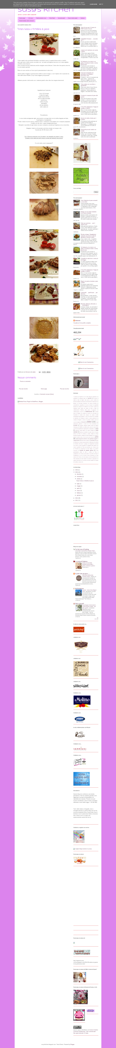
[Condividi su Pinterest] (50, 372)
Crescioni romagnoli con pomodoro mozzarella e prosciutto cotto (87, 74)
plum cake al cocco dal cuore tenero (85, 437)
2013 (76, 472)
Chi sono (30, 18)
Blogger (72, 1044)
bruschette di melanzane (92, 401)
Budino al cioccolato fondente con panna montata (85, 403)
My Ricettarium (79, 588)
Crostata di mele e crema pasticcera (88, 418)
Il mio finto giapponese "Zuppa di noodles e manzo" (89, 107)
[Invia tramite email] (43, 372)
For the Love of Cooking (82, 549)
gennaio (79, 495)
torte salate (83, 458)
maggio (79, 486)
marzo (78, 490)
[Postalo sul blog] (44, 372)
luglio (78, 483)
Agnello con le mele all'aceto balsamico (88, 396)
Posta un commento (25, 381)
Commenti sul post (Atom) (47, 394)
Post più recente (23, 389)
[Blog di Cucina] (82, 849)
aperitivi (90, 398)
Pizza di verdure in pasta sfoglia (86, 433)
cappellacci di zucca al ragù (86, 404)
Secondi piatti (61, 18)
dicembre (79, 474)
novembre (79, 476)
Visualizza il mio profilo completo (82, 323)
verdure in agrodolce (92, 458)
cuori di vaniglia (76, 422)
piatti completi (91, 430)
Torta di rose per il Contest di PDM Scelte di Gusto (88, 28)
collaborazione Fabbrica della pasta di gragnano (84, 409)
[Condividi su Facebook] (48, 372)
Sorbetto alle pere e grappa (81, 443)
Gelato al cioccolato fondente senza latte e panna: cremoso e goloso (88, 564)
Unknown (77, 320)
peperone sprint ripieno (80, 430)
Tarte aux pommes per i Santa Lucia (90, 447)
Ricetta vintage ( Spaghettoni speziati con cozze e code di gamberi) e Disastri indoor (88, 236)
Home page (22, 18)
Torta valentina (76, 458)
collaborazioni (88, 411)
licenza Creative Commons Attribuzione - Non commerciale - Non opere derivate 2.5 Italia (85, 1031)
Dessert (83, 422)
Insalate (75, 425)
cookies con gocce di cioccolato (89, 413)
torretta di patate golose (86, 450)
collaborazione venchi (78, 411)
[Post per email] (39, 372)
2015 (76, 470)
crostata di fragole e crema (79, 419)
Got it (101, 4)
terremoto (83, 448)
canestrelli (75, 404)
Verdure (83, 18)
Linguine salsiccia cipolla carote (87, 425)
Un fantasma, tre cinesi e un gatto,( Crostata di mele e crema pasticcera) (89, 63)
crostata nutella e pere (92, 419)
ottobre (79, 478)
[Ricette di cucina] (78, 632)
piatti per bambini (83, 432)
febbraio (79, 493)
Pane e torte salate (72, 18)
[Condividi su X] (46, 372)
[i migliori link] (81, 785)
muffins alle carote (88, 427)
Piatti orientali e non (41, 18)
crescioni (91, 416)
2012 (76, 498)
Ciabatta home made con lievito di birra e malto (85, 408)
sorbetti (96, 442)
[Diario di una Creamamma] (85, 362)
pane (97, 428)
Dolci (89, 422)
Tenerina (77, 448)
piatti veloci (91, 432)
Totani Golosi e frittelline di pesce (85, 480)
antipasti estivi (82, 398)
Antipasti (75, 398)
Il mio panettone (93, 423)
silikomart (92, 442)
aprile (78, 488)
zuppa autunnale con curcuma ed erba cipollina (83, 460)
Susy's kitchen (46, 10)
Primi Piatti (52, 18)
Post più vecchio (64, 389)
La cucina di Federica (81, 561)
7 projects (75, 396)
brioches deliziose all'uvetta (79, 401)
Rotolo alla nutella (85, 440)
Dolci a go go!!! (79, 603)
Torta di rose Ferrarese (89, 455)
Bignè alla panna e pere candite (89, 399)
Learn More (93, 4)
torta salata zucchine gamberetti (90, 456)
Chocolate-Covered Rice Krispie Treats (85, 550)
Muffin (81, 427)
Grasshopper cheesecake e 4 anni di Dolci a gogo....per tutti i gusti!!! (89, 606)
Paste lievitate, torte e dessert (26, 20)
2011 (76, 500)
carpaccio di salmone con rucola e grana (88, 406)
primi (96, 437)
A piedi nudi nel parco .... (82, 573)
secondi (92, 440)
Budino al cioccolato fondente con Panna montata (88, 212)
